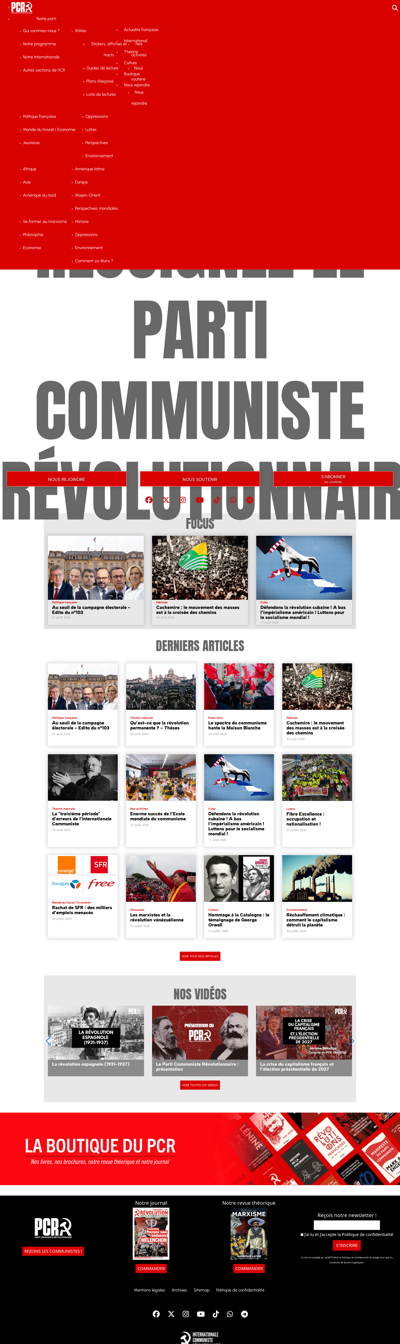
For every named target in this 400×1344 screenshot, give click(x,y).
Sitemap (202, 1290)
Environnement (296, 910)
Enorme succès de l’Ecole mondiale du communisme (158, 816)
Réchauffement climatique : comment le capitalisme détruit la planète (315, 920)
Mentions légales (149, 1290)
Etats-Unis (215, 718)
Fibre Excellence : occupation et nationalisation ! (305, 819)
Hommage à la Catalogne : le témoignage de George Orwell (238, 920)
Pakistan (162, 602)
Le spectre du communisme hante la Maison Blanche (237, 725)
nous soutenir (200, 479)
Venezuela (137, 910)
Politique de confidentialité (367, 1234)
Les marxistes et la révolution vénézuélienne (157, 917)
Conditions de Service (340, 1262)
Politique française (64, 602)
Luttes (290, 809)
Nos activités (139, 809)
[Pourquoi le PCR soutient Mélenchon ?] (304, 1041)
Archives (179, 1290)
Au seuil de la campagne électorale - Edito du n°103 (91, 610)
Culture (213, 910)
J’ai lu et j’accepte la (348, 1234)
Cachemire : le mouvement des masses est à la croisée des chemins (197, 610)
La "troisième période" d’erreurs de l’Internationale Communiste (81, 819)
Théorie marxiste (141, 718)
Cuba (264, 602)
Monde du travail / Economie (71, 902)
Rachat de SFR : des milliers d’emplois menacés (82, 910)
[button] (351, 1040)
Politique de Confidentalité (355, 1257)
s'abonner (333, 478)
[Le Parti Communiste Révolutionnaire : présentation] (96, 1041)
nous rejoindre (66, 479)
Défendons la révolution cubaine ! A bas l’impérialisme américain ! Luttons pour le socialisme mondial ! (303, 612)
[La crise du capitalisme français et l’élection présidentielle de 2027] (200, 1041)
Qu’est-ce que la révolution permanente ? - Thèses (159, 725)
